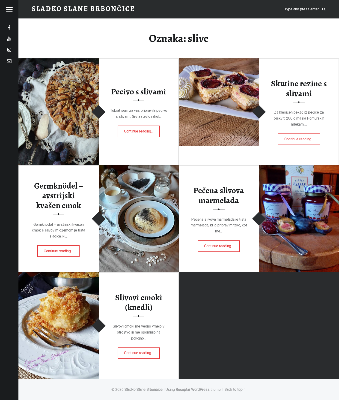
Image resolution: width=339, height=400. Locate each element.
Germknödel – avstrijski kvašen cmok (58, 195)
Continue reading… (142, 129)
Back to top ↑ (235, 389)
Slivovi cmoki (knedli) (138, 302)
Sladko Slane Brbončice (144, 389)
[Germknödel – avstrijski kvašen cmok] (139, 168)
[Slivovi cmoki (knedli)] (58, 275)
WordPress (200, 389)
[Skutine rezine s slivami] (219, 61)
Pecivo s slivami (138, 91)
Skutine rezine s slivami (299, 88)
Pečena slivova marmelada (218, 195)
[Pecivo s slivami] (58, 61)
